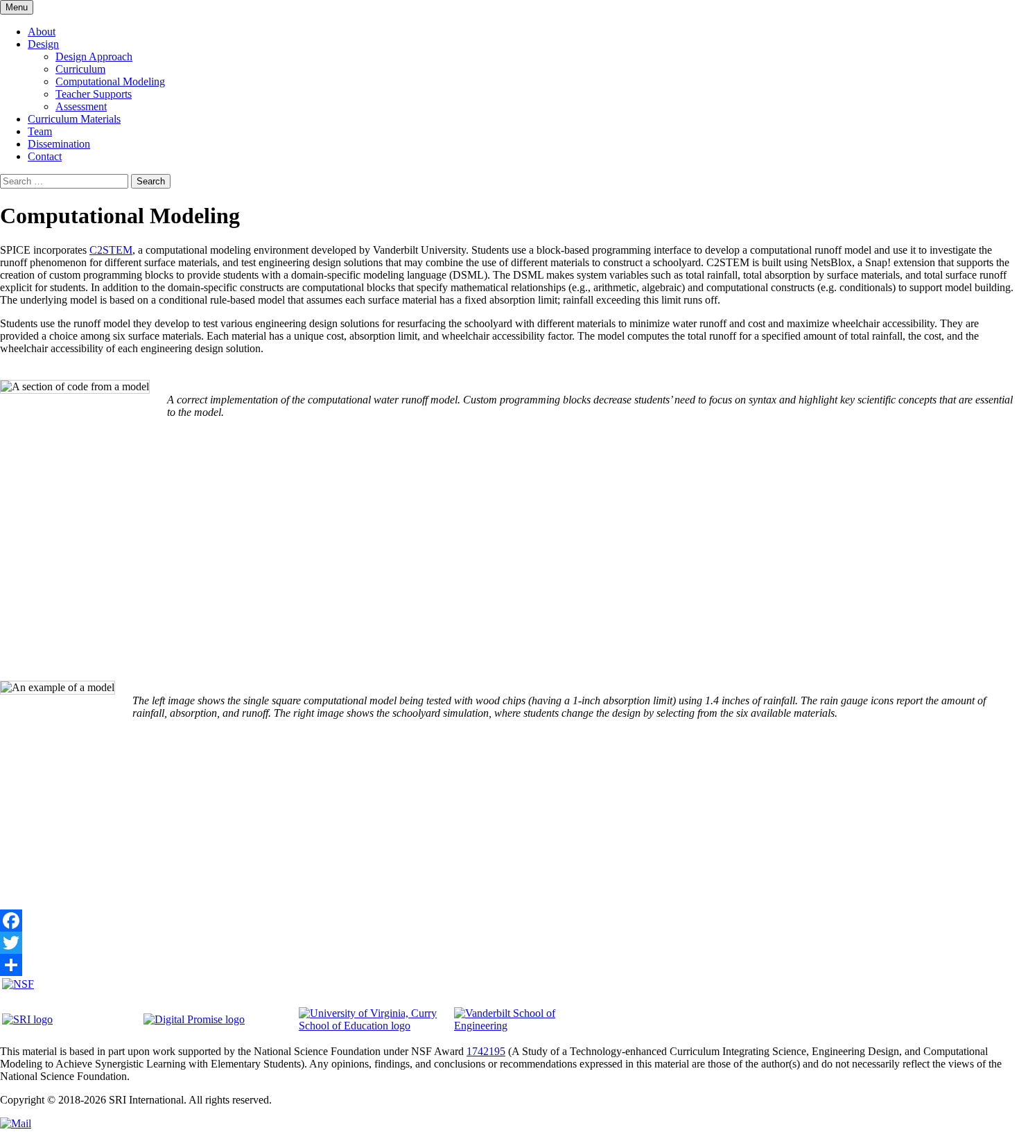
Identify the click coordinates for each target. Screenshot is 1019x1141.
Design (43, 44)
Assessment (81, 106)
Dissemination (59, 144)
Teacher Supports (93, 94)
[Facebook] (509, 920)
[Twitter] (509, 943)
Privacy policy (306, 1100)
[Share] (509, 965)
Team (40, 131)
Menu (17, 7)
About (41, 31)
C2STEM (110, 250)
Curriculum (80, 69)
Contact (45, 156)
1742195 (486, 1051)
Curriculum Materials (74, 119)
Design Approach (93, 56)
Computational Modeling (110, 81)
